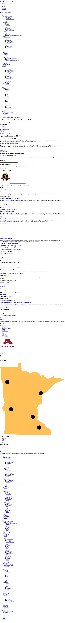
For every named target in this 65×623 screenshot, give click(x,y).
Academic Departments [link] (7, 57)
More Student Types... (9, 498)
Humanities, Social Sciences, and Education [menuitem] (12, 60)
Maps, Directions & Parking (6, 328)
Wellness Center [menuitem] (8, 72)
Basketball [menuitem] (7, 89)
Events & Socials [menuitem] (6, 113)
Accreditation (8, 472)
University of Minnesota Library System (10, 198)
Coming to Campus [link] (7, 17)
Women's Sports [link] (6, 88)
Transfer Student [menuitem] (8, 39)
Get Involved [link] (6, 67)
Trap (6, 577)
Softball (7, 575)
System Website (4, 438)
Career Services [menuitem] (8, 75)
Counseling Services (9, 551)
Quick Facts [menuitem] (8, 25)
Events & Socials (6, 612)
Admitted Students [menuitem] (7, 55)
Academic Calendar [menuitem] (7, 64)
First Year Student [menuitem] (8, 38)
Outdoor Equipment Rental (10, 542)
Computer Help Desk (9, 553)
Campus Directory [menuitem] (9, 18)
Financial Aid (8, 503)
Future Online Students (6, 238)
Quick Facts (4, 327)
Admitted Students (7, 516)
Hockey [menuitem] (7, 101)
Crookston (3, 3)
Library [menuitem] (5, 65)
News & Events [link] (4, 104)
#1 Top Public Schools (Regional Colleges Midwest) (18, 183)
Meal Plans (7, 508)
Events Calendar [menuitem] (8, 68)
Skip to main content (3, 0)
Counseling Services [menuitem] (9, 76)
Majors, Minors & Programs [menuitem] (8, 56)
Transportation (8, 557)
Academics (4, 127)
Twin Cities (4, 6)
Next (4, 223)
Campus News (6, 597)
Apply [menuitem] (5, 52)
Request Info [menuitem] (6, 53)
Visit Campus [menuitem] (6, 54)
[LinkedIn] (32, 357)
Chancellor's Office (7, 467)
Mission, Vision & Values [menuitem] (8, 16)
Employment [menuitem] (6, 22)
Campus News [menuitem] (6, 105)
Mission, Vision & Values (8, 457)
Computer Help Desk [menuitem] (9, 78)
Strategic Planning (9, 473)
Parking (7, 460)
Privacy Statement (3, 454)
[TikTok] (32, 358)
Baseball (7, 583)
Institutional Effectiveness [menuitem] (10, 26)
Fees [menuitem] (6, 49)
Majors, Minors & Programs (8, 521)
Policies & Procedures (9, 480)
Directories (4, 9)
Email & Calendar (5, 336)
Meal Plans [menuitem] (7, 50)
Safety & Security (7, 563)
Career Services (4, 204)
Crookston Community (9, 462)
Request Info (6, 514)
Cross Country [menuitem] (8, 90)
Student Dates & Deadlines (10, 601)
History (5, 478)
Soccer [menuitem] (7, 92)
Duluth (3, 4)
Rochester (3, 5)
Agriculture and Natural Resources (11, 523)
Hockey (7, 586)
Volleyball (7, 578)
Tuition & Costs (8, 470)
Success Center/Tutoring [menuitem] (9, 77)
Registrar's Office (8, 555)
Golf (6, 573)
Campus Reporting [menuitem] (9, 33)
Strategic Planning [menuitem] (9, 29)
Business (7, 524)
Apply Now (2, 130)
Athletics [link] (3, 87)
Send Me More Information (4, 129)
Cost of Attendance (9, 505)
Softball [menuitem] (7, 93)
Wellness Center (8, 543)
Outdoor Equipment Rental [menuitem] (10, 70)
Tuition (7, 506)
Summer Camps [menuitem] (6, 110)
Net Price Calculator (9, 504)
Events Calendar (8, 540)
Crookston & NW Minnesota (8, 564)
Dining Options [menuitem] (6, 83)
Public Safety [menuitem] (8, 34)
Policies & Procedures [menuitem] (9, 32)
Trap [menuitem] (6, 95)
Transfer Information (3, 168)
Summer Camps (6, 606)
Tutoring (2, 191)
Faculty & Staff (4, 335)
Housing (7, 507)
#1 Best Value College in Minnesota (15, 184)
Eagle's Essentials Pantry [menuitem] (10, 81)
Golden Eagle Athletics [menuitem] (9, 73)
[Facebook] (32, 355)
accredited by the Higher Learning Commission (22, 185)
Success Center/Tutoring (9, 552)
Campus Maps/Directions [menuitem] (10, 19)
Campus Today (4, 8)
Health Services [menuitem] (8, 74)
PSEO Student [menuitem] (8, 43)
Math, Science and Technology (10, 525)
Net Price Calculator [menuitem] (9, 46)
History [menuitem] (5, 31)
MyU (3, 10)
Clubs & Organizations (9, 539)
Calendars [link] (5, 106)
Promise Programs (3, 294)
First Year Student (8, 493)
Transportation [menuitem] (8, 82)
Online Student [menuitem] (8, 40)
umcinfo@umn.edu (3, 353)
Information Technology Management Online (9, 315)
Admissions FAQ (3, 167)
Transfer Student (8, 494)
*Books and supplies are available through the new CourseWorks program (11, 249)
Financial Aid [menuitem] (8, 45)
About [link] (3, 15)
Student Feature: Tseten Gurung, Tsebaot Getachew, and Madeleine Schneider (15, 302)
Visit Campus (6, 515)
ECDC (3, 333)
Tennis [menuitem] (7, 94)
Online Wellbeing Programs (7, 211)
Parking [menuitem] (7, 51)
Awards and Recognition (10, 474)
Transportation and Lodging (10, 461)
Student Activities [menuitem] (8, 69)
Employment (4, 330)
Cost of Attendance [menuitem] (9, 47)
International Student (9, 495)
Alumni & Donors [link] (5, 111)
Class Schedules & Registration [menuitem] (9, 62)
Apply (5, 513)
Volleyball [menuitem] (7, 96)
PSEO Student (8, 497)
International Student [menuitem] (9, 41)
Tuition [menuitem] (7, 48)
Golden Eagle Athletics (9, 544)
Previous (2, 223)
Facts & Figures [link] (6, 24)
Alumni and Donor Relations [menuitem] (8, 112)
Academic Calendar (5, 331)
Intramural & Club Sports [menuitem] (10, 71)
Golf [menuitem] (6, 100)
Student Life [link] (4, 66)
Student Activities (8, 541)
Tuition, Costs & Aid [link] (7, 44)
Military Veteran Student (9, 496)
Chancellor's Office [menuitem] (7, 23)
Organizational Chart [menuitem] (9, 27)
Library (5, 533)
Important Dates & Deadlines (8, 565)
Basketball (7, 571)
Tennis (7, 576)
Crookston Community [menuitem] (9, 21)
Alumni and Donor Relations (8, 611)
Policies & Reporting (7, 479)
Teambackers (6, 592)
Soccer (7, 574)
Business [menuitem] (7, 59)
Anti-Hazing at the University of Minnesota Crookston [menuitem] (14, 35)
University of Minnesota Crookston (5, 12)
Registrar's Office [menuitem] (8, 80)
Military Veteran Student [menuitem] (9, 42)
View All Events (2, 323)
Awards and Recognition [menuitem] (10, 30)
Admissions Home (7, 491)
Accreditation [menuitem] (8, 28)
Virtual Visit (2, 131)
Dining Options (6, 561)
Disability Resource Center (7, 218)
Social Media (6, 605)
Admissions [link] (4, 36)
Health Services (8, 549)
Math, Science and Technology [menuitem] (10, 61)
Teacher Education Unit (9, 526)
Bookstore (3, 329)
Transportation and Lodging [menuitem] (10, 20)
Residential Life (6, 562)
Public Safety (8, 482)
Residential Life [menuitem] (6, 84)
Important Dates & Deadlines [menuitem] (8, 86)
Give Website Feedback (4, 451)
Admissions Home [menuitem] (7, 37)
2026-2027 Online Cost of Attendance (9, 243)
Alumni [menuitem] (5, 114)
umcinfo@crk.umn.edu (3, 151)
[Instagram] (32, 356)
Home (3, 126)
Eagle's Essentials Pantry (10, 556)
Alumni (5, 613)
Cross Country (8, 572)
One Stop (7, 485)
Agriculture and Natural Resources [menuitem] (11, 58)
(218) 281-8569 (2, 150)
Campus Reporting (9, 481)
